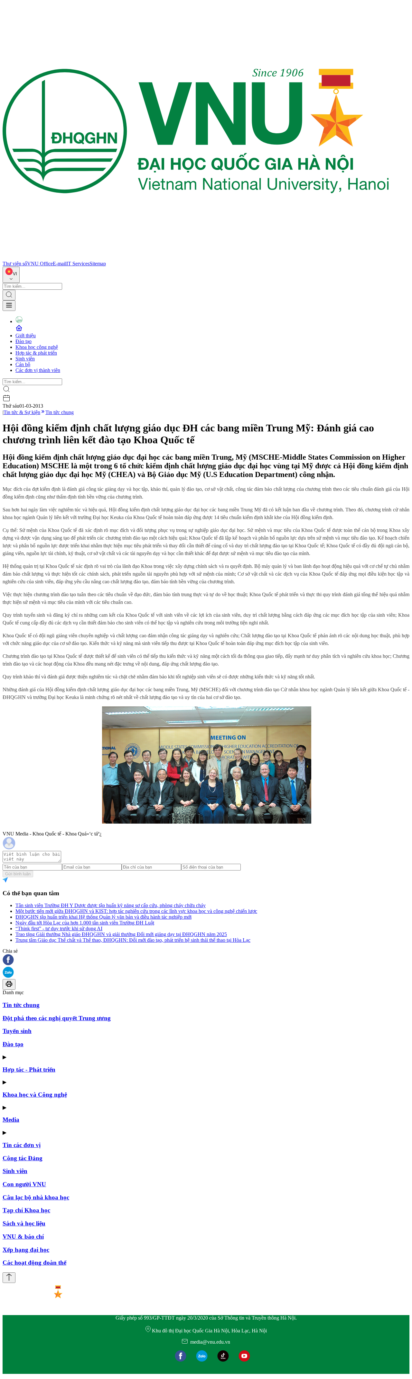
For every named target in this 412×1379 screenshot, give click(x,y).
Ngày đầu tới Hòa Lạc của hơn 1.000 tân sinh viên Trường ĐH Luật (84, 922)
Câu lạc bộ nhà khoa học (36, 1197)
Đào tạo (23, 341)
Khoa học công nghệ (36, 347)
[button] (206, 960)
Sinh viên (25, 358)
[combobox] (11, 275)
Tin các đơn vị (22, 1145)
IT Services (77, 263)
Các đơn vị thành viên (37, 370)
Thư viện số (15, 263)
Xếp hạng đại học (26, 1249)
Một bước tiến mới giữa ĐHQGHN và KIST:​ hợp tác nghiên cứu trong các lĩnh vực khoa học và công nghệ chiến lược (136, 911)
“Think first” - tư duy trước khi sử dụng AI (58, 928)
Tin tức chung (59, 412)
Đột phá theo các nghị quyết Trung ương (57, 1018)
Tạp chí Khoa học (26, 1210)
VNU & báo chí (23, 1236)
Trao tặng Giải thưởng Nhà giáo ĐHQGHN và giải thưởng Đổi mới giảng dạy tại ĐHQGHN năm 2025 (121, 934)
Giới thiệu (25, 335)
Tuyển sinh (17, 1031)
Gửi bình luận (18, 873)
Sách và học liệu (24, 1223)
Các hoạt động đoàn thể (34, 1262)
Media (11, 1119)
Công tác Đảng (22, 1158)
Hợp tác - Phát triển (29, 1069)
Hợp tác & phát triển (36, 353)
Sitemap (97, 263)
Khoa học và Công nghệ (35, 1094)
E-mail (59, 263)
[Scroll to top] (9, 1277)
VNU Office (40, 263)
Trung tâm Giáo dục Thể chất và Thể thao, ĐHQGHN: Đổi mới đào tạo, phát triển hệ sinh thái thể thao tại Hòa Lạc (132, 940)
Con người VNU (24, 1184)
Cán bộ (22, 364)
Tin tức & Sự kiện (22, 412)
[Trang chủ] (196, 258)
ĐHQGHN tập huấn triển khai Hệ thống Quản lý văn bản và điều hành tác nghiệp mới (103, 917)
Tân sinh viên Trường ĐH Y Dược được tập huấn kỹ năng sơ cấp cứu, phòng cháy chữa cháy (110, 905)
